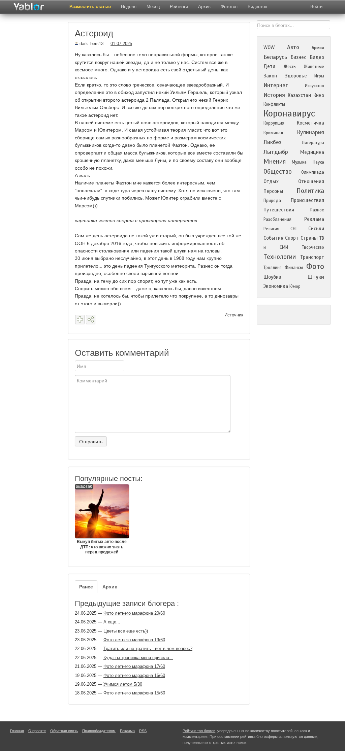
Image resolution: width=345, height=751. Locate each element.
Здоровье (296, 76)
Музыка (299, 162)
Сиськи (316, 229)
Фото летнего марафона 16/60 (134, 675)
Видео (317, 57)
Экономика (275, 286)
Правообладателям (99, 731)
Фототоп (229, 6)
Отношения (311, 181)
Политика (310, 191)
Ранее (86, 586)
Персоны (273, 191)
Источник (233, 314)
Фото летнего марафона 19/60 (134, 639)
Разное (317, 210)
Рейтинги (179, 6)
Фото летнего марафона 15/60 (134, 692)
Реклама (314, 219)
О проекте (37, 731)
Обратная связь (64, 731)
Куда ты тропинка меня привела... (138, 657)
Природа (272, 200)
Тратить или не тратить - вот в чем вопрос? (147, 648)
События (273, 238)
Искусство (314, 86)
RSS (143, 731)
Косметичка (310, 123)
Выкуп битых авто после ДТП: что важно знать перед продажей (101, 519)
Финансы (294, 267)
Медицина (312, 152)
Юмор (295, 286)
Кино (318, 95)
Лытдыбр (275, 152)
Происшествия (307, 200)
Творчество (313, 247)
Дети (269, 66)
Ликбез (272, 142)
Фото (315, 266)
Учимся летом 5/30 (122, 684)
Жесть (290, 66)
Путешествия (278, 210)
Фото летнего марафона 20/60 (134, 613)
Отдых (271, 181)
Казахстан (299, 95)
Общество (277, 171)
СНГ (293, 229)
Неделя (128, 6)
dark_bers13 (90, 43)
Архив (204, 6)
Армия (318, 47)
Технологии (279, 257)
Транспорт (312, 257)
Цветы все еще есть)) (125, 631)
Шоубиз (272, 277)
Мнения (274, 161)
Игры (319, 76)
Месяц (153, 6)
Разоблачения (277, 219)
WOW (269, 47)
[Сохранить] (80, 319)
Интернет (275, 85)
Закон (270, 76)
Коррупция (273, 123)
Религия (271, 229)
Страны (309, 238)
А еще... (111, 621)
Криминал (273, 133)
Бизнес (298, 57)
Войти (316, 6)
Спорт (292, 238)
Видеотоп (257, 6)
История (274, 95)
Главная (17, 731)
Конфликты (274, 104)
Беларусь (275, 57)
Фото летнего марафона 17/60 (134, 666)
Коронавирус (289, 113)
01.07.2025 (121, 43)
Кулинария (310, 132)
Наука (318, 162)
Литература (313, 142)
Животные (314, 66)
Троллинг (272, 267)
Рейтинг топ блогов (199, 731)
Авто (293, 47)
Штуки (315, 276)
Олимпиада (312, 172)
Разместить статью (90, 6)
